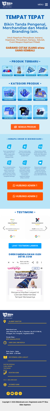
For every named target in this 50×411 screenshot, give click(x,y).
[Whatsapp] (20, 393)
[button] (3, 228)
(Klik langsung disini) (13, 339)
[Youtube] (12, 393)
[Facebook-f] (8, 393)
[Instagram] (16, 393)
